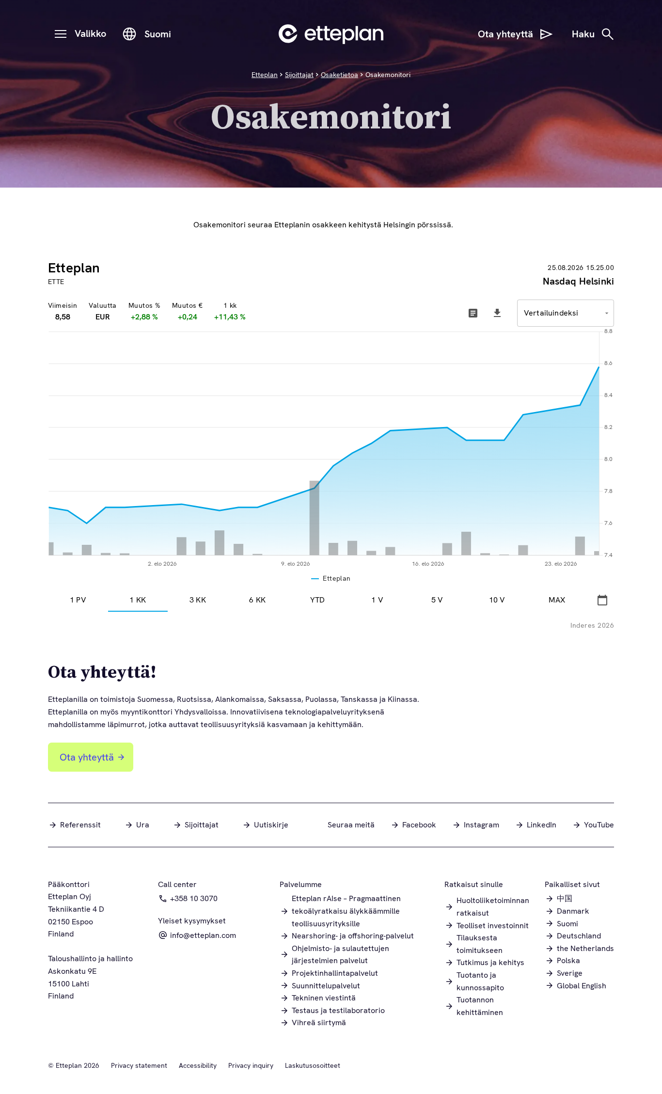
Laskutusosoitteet (312, 1065)
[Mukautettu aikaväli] (602, 600)
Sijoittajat (299, 74)
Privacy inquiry (250, 1065)
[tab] (78, 600)
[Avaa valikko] (60, 34)
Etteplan (265, 74)
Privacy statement (139, 1065)
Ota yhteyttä (87, 757)
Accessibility (198, 1065)
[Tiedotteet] (473, 313)
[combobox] (565, 313)
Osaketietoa (339, 74)
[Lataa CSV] (497, 313)
